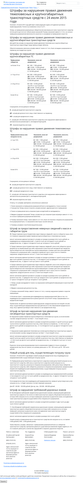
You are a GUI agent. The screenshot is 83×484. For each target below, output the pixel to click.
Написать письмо (49, 440)
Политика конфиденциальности (14, 463)
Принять (3, 481)
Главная (3, 7)
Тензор (46, 471)
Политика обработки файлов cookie (15, 466)
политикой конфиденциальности (28, 478)
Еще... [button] (35, 7)
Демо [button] (31, 7)
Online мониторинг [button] (12, 7)
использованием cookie (7, 478)
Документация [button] (23, 7)
